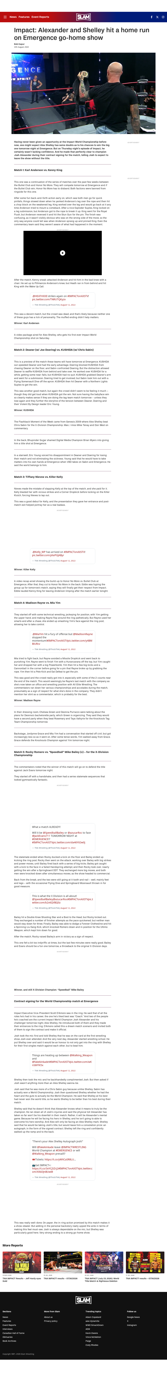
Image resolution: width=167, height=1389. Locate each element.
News (13, 16)
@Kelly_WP (39, 552)
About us (48, 1317)
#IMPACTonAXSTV (77, 296)
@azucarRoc (75, 832)
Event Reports (40, 16)
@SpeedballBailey (53, 832)
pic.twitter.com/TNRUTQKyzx (49, 299)
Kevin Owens (92, 1333)
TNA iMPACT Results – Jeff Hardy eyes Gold (22, 1279)
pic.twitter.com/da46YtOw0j (69, 842)
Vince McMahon (93, 1337)
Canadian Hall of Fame (13, 1333)
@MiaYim (38, 634)
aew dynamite (92, 1321)
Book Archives (9, 1341)
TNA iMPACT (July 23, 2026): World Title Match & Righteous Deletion (102, 1279)
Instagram (132, 1325)
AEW (88, 1329)
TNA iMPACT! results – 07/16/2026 (142, 1278)
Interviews (8, 1329)
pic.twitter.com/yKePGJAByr (48, 555)
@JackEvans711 (41, 836)
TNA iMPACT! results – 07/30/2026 (60, 1278)
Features (24, 16)
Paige (88, 1341)
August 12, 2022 (68, 304)
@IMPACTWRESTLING (73, 1147)
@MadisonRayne (83, 634)
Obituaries (8, 1337)
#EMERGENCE (40, 839)
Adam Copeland (93, 1317)
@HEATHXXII (40, 296)
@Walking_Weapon (81, 1055)
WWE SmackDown (94, 1325)
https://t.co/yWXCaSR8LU (59, 1159)
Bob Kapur (19, 44)
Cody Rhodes (92, 1345)
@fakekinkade (40, 1062)
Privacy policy (50, 1321)
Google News (133, 1317)
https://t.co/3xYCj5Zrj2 (45, 1168)
